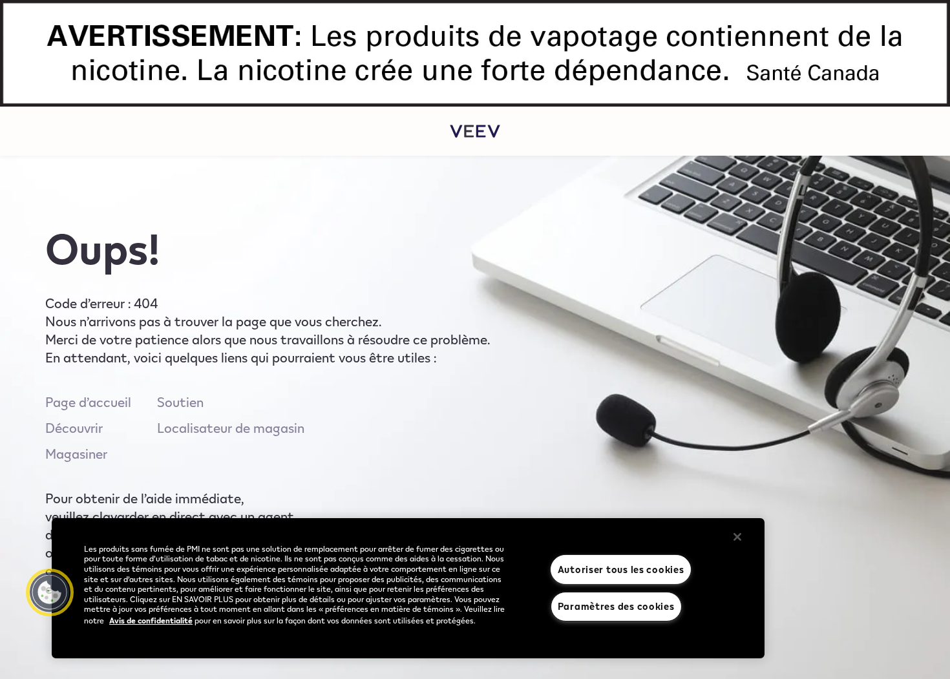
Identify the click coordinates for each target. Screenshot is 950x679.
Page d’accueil (88, 402)
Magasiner (76, 453)
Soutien (180, 402)
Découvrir (74, 427)
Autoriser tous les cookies (621, 569)
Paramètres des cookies (616, 606)
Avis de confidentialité (151, 620)
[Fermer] (737, 537)
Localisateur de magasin (230, 427)
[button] (49, 592)
